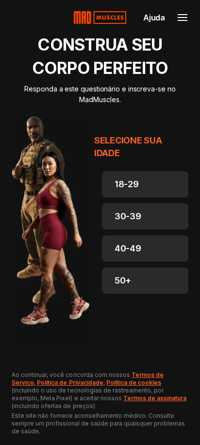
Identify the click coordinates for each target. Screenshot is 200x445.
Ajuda (154, 17)
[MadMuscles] (100, 17)
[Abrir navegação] (182, 17)
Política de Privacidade (70, 382)
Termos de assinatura (154, 398)
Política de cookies (133, 382)
